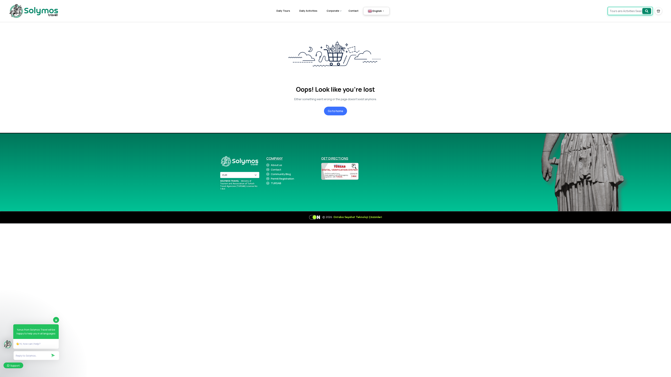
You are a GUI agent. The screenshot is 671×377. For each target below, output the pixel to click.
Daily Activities (308, 10)
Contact (353, 10)
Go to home (335, 111)
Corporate (333, 10)
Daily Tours (283, 10)
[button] (658, 11)
